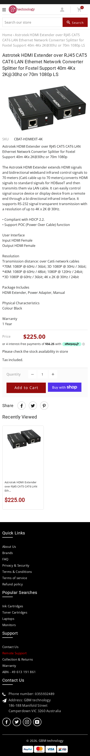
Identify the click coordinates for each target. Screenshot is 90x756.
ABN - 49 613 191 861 (19, 672)
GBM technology (51, 740)
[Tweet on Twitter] (33, 405)
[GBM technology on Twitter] (17, 722)
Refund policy (12, 584)
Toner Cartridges (14, 612)
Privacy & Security (16, 565)
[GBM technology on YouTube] (37, 722)
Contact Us (10, 647)
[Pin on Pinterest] (44, 405)
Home (7, 35)
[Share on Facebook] (21, 405)
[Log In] (62, 10)
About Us (9, 546)
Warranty (9, 665)
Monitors (9, 625)
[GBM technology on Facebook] (6, 722)
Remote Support (14, 653)
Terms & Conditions (17, 572)
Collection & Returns (17, 659)
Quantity (13, 374)
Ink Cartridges (12, 606)
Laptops (8, 618)
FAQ (5, 559)
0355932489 (44, 694)
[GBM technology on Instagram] (27, 722)
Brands (7, 553)
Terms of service (14, 578)
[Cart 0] (79, 10)
